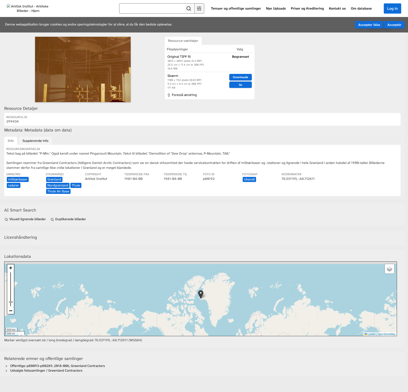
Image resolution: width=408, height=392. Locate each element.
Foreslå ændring (184, 95)
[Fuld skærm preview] (83, 69)
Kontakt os (337, 8)
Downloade (240, 77)
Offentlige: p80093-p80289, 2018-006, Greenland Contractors (56, 366)
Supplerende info (35, 140)
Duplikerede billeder (70, 219)
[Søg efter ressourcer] (189, 8)
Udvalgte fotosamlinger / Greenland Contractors (45, 370)
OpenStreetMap (386, 334)
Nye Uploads (276, 8)
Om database (361, 8)
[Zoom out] (10, 310)
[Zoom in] (10, 268)
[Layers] (389, 269)
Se (240, 85)
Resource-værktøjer (183, 40)
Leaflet (371, 334)
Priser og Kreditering (307, 8)
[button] (200, 294)
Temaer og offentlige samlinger (236, 8)
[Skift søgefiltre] (199, 8)
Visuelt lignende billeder (27, 219)
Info (11, 140)
